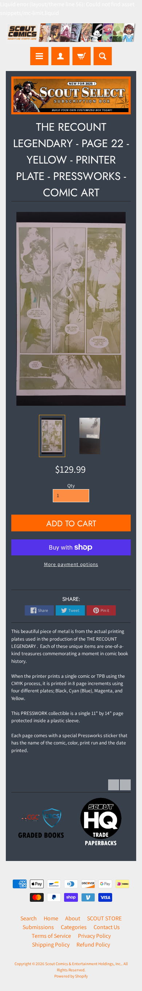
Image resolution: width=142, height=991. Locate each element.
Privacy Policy (94, 936)
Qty (71, 485)
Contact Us (107, 927)
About (72, 918)
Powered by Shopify (71, 976)
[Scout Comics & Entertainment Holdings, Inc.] (71, 33)
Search (28, 918)
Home (51, 918)
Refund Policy (93, 944)
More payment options (71, 564)
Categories (74, 927)
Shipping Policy (51, 944)
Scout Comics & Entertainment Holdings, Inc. (83, 963)
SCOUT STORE (104, 918)
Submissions (38, 927)
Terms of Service (51, 936)
